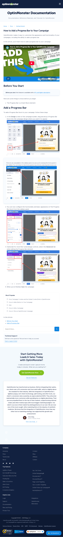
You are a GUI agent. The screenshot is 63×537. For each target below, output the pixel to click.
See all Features (31, 378)
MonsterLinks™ (36, 476)
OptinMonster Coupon (50, 526)
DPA (22, 526)
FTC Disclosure (33, 526)
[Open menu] (60, 4)
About (4, 459)
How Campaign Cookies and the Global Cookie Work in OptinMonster (29, 299)
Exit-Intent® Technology (9, 473)
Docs (11, 26)
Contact (35, 451)
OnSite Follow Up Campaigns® (41, 487)
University (5, 451)
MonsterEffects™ (37, 479)
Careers (35, 459)
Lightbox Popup (7, 470)
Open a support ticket (11, 341)
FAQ (10, 305)
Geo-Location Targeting (39, 485)
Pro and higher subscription (42, 92)
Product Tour (6, 510)
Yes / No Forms (36, 470)
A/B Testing (6, 487)
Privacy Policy (16, 526)
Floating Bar (6, 478)
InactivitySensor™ (37, 490)
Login (4, 498)
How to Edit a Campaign (16, 308)
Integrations (35, 498)
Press (4, 454)
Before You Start (12, 321)
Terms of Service (7, 526)
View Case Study (30, 421)
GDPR (26, 526)
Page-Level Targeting (38, 482)
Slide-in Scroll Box (8, 481)
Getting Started (20, 26)
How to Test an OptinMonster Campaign (21, 311)
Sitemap (40, 526)
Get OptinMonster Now (31, 373)
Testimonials (6, 457)
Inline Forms (6, 484)
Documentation (7, 504)
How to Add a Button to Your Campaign (20, 302)
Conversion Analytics (8, 490)
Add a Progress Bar (13, 323)
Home (5, 26)
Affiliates (35, 457)
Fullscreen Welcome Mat (9, 476)
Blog (34, 454)
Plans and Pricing (7, 507)
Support (5, 501)
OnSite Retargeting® (38, 473)
